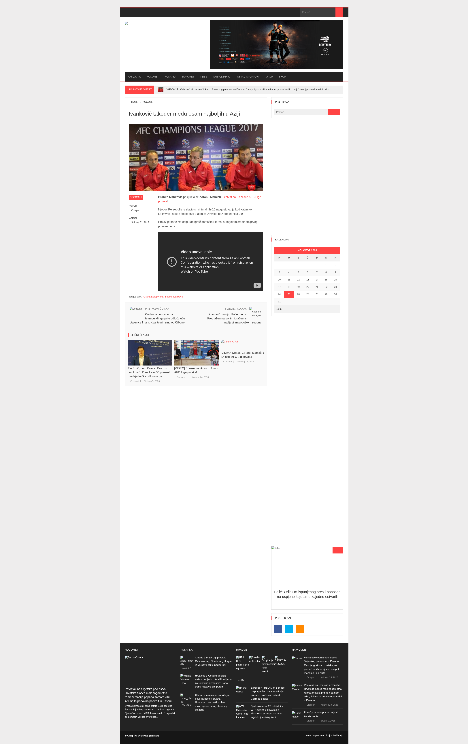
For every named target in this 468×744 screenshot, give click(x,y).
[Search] (339, 12)
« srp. (279, 309)
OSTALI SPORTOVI (248, 76)
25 (289, 294)
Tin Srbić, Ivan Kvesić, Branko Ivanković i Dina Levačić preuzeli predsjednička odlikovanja (149, 372)
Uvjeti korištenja (334, 735)
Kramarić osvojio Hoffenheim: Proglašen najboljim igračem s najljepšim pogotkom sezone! (234, 318)
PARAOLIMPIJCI (222, 76)
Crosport (134, 381)
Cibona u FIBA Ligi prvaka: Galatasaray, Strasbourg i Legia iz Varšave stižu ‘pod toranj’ (213, 661)
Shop (282, 76)
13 (307, 279)
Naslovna (134, 76)
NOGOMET (153, 76)
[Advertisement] (307, 176)
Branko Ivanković (174, 296)
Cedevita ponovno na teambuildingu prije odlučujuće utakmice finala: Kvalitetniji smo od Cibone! (157, 318)
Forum (269, 76)
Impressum (318, 735)
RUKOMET (188, 76)
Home (134, 102)
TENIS (203, 76)
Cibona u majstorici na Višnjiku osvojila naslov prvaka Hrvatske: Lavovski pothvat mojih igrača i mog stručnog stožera (212, 702)
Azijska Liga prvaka (153, 296)
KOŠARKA (170, 76)
